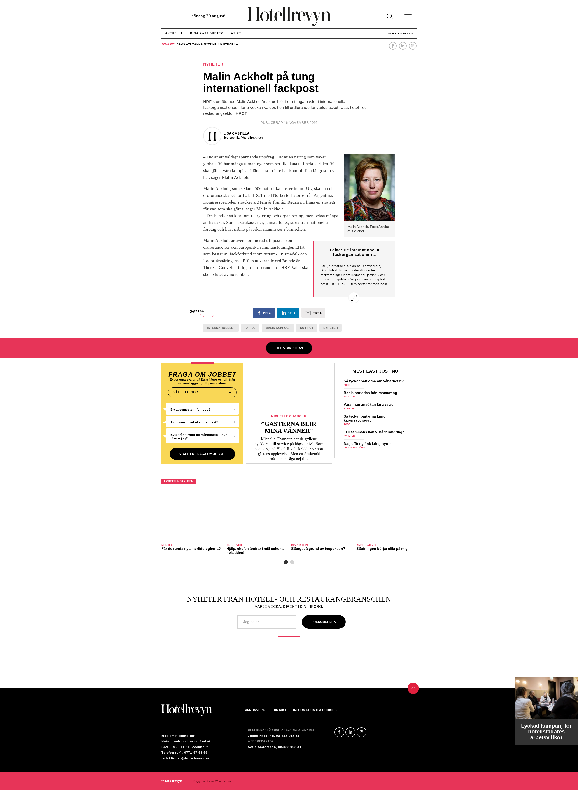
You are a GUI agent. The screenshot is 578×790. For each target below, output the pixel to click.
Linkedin (403, 46)
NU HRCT (306, 328)
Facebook (393, 46)
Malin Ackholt (278, 328)
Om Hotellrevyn (400, 33)
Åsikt (236, 33)
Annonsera (255, 710)
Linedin (350, 732)
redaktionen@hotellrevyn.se (185, 758)
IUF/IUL (250, 328)
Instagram (413, 46)
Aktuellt (173, 33)
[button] (286, 562)
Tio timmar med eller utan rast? (194, 422)
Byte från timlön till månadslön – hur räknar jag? (198, 436)
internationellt (221, 328)
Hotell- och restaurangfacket (185, 741)
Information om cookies (315, 710)
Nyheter (330, 328)
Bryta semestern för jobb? (190, 409)
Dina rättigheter (206, 33)
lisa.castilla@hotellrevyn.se (244, 137)
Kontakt (279, 710)
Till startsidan (289, 348)
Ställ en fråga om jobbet (202, 454)
